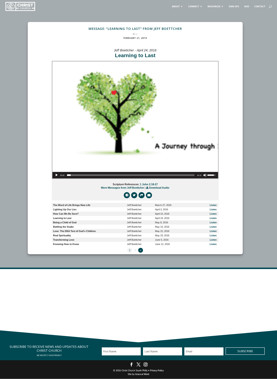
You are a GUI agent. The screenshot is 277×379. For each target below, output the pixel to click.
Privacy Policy (157, 371)
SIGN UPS (234, 6)
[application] (135, 175)
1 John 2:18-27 (149, 184)
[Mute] (204, 175)
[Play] (56, 175)
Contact (259, 6)
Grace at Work (142, 374)
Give (246, 6)
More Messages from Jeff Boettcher (122, 187)
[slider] (130, 175)
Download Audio (159, 187)
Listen (213, 205)
